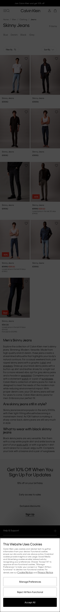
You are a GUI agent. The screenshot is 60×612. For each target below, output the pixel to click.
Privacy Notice (45, 572)
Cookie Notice (25, 572)
